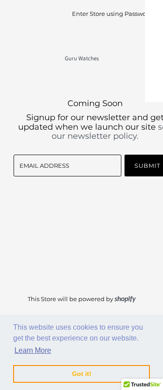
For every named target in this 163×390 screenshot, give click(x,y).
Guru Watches (82, 58)
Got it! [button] (81, 373)
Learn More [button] (32, 350)
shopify (125, 299)
